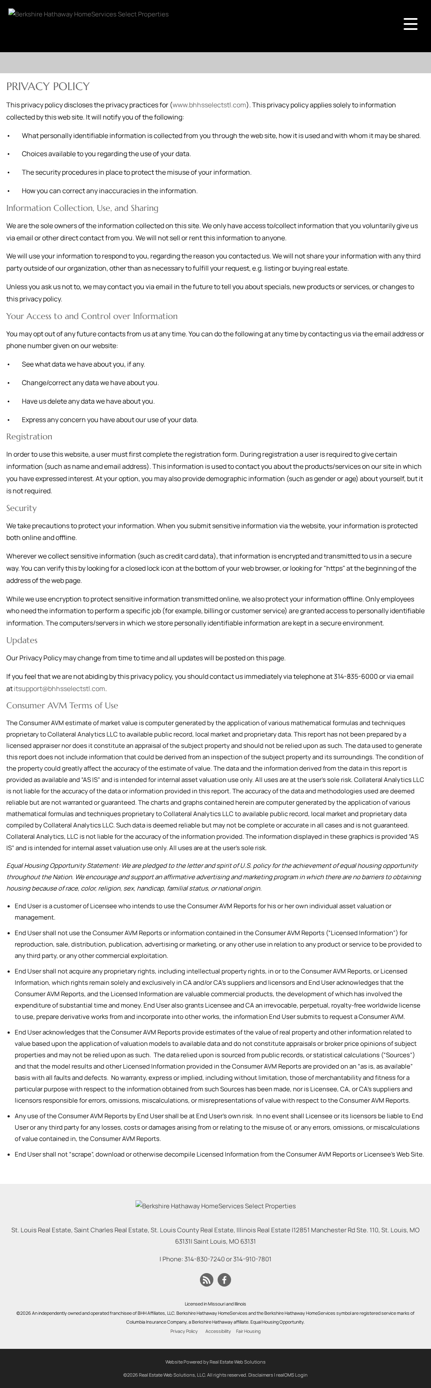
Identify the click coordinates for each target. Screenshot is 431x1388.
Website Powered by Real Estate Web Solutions (215, 1362)
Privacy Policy (184, 1331)
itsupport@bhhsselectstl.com (59, 688)
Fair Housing (248, 1331)
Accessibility (218, 1331)
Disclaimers (260, 1375)
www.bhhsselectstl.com (209, 104)
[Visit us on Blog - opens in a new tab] (206, 1280)
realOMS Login (292, 1375)
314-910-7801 (252, 1259)
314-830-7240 (204, 1259)
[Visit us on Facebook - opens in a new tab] (224, 1280)
